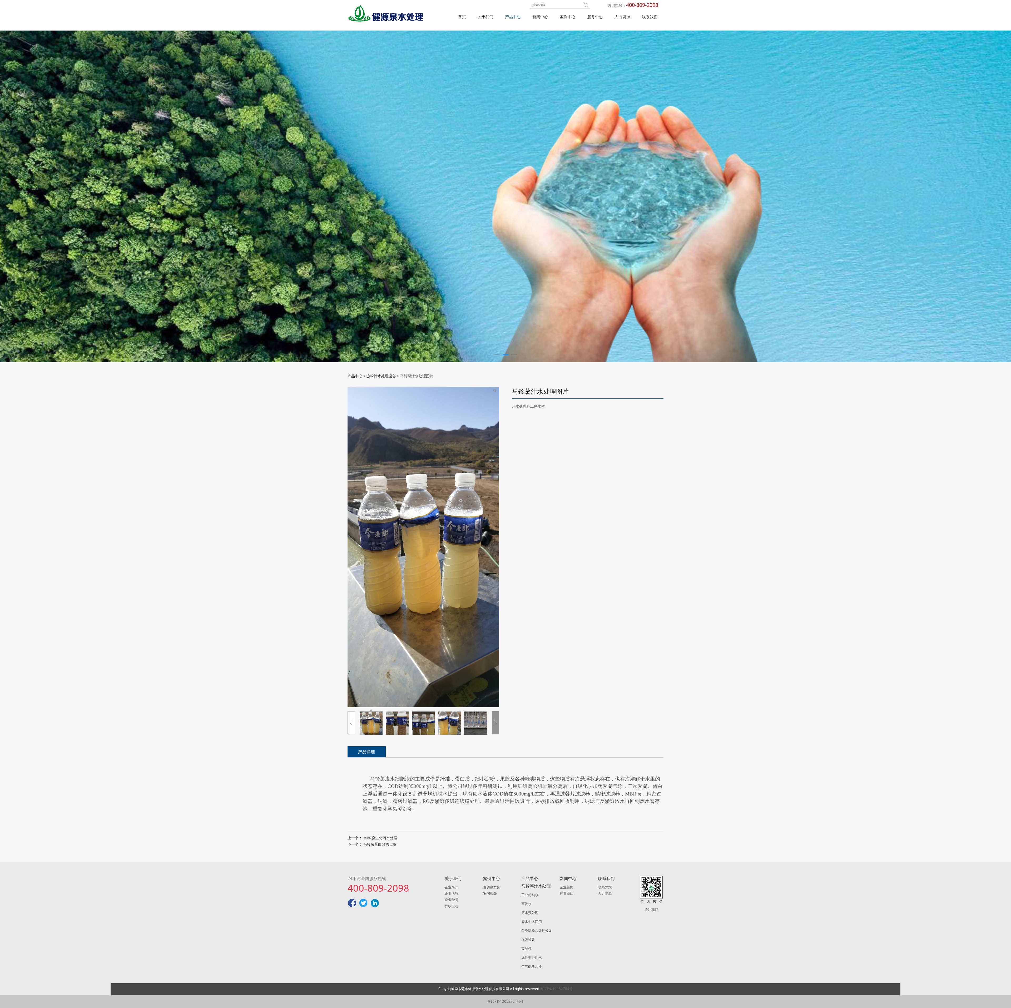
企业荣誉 (451, 899)
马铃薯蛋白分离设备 (380, 844)
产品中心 (513, 16)
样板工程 (451, 906)
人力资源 (622, 16)
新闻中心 (540, 16)
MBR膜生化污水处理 (380, 837)
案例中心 (568, 16)
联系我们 (650, 16)
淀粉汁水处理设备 (381, 375)
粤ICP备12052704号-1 (505, 1001)
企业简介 (451, 887)
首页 (462, 16)
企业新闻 (566, 887)
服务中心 (595, 16)
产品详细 (366, 752)
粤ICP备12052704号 (556, 988)
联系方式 (605, 887)
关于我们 (485, 16)
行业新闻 (566, 893)
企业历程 (451, 893)
